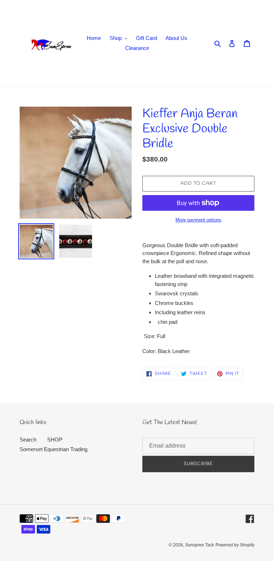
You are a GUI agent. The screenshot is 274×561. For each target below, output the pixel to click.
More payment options (199, 220)
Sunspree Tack (199, 544)
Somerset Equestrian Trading (53, 449)
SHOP (54, 440)
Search (28, 440)
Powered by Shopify (234, 544)
